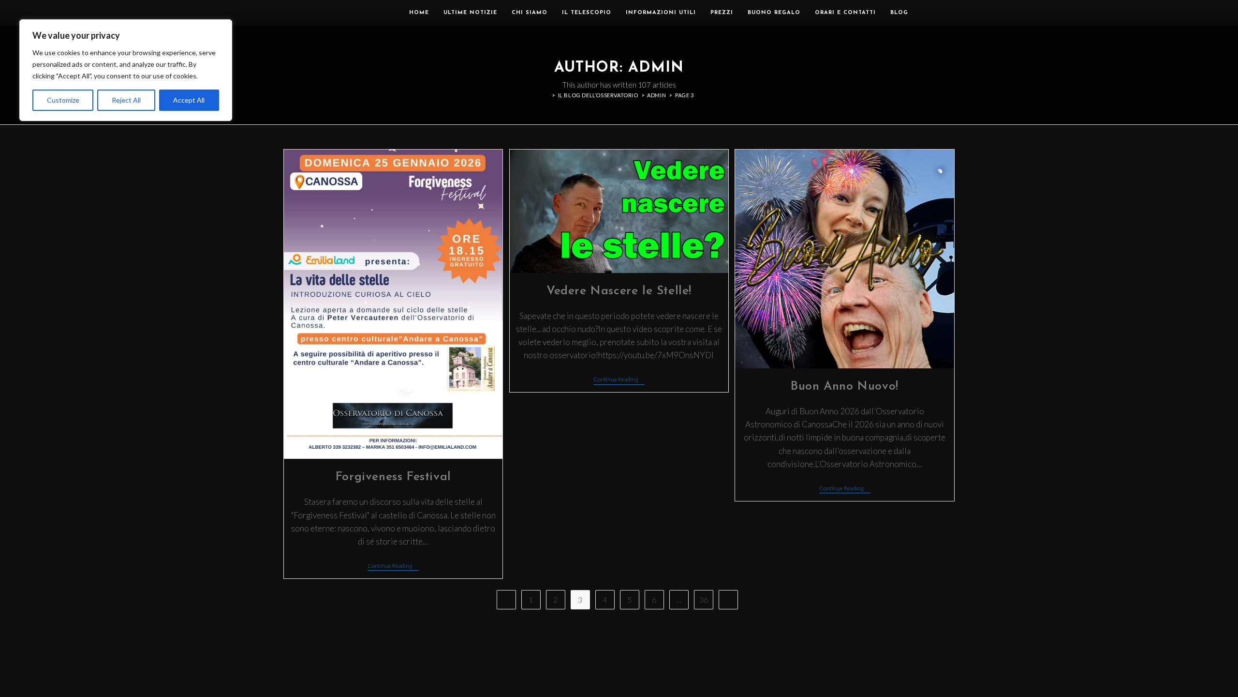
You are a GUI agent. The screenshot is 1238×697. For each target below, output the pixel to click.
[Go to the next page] (728, 599)
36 (703, 599)
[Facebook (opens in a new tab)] (926, 12)
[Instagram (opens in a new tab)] (940, 12)
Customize (63, 100)
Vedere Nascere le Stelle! (619, 291)
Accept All (189, 100)
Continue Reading (393, 565)
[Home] (546, 95)
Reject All (126, 100)
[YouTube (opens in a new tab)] (954, 12)
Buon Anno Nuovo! (845, 386)
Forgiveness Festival (393, 477)
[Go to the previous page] (506, 599)
